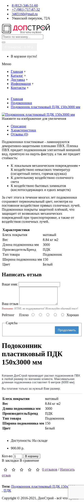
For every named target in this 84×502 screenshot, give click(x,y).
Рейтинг (8, 315)
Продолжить (67, 330)
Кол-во (7, 456)
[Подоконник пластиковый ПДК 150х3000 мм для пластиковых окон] (38, 114)
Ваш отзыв (10, 304)
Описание (18, 126)
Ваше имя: (10, 284)
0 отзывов (49, 469)
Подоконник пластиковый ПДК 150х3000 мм (46, 486)
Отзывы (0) (19, 134)
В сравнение (29, 460)
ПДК (7, 490)
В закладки (10, 460)
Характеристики (23, 130)
